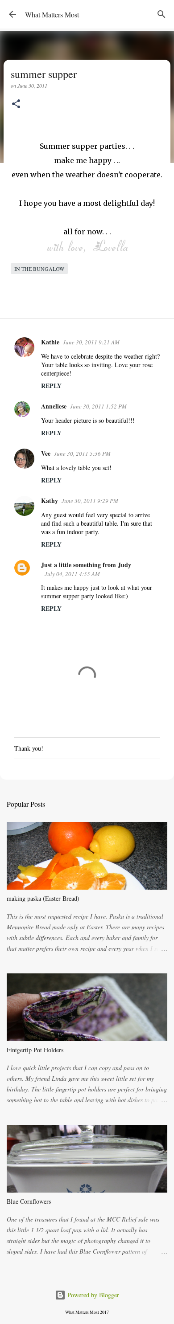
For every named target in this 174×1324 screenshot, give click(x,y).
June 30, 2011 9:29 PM (90, 501)
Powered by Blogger (92, 1295)
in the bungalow (39, 268)
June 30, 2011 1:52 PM (98, 406)
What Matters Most (52, 14)
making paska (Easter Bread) (43, 898)
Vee (45, 453)
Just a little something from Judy (86, 564)
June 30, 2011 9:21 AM (91, 342)
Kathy (49, 500)
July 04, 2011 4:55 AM (72, 574)
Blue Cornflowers (29, 1201)
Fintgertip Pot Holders (35, 1050)
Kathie (50, 342)
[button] (16, 104)
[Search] (161, 14)
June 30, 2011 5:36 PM (82, 454)
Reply (51, 385)
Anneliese (53, 406)
